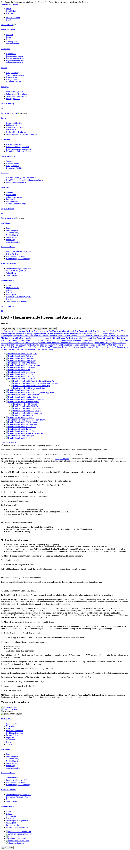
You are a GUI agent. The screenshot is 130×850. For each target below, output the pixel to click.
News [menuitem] (8, 285)
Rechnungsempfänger (10, 336)
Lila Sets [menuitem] (9, 35)
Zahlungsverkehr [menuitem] (13, 41)
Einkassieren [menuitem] (11, 130)
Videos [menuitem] (9, 744)
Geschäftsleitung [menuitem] (12, 233)
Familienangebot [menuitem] (12, 44)
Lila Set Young (47, 349)
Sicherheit (74, 333)
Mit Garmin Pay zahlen (10, 338)
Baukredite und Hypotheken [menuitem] (17, 147)
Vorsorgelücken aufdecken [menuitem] (16, 96)
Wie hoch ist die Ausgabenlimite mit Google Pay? (24, 682)
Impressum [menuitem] (10, 737)
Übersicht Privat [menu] (7, 25)
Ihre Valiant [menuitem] (5, 223)
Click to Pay (115, 331)
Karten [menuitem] (9, 39)
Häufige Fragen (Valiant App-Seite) (32, 340)
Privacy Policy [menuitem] (12, 735)
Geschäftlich (11, 11)
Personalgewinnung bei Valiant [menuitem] (18, 252)
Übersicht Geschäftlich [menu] (9, 113)
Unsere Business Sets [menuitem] (14, 127)
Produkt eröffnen (13, 17)
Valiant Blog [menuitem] (11, 273)
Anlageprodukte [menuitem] (12, 79)
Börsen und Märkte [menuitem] (14, 82)
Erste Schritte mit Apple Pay (40, 331)
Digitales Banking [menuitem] (7, 103)
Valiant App (55, 347)
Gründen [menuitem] (9, 192)
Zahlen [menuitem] (3, 118)
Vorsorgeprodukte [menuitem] (13, 99)
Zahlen (31, 349)
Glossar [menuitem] (9, 742)
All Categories (7, 331)
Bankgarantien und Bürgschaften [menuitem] (19, 149)
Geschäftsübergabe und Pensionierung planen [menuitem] (24, 180)
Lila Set (37, 349)
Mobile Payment (98, 340)
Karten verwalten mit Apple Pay (65, 331)
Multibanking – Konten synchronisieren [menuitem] (22, 134)
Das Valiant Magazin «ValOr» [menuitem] (18, 271)
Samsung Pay (20, 342)
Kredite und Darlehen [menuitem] (14, 144)
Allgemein (36, 333)
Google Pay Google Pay (11, 329)
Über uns (9, 13)
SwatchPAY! (31, 342)
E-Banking (27, 333)
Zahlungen (98, 333)
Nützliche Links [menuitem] (6, 719)
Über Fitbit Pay (86, 336)
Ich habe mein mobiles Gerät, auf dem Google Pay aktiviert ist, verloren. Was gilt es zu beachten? (43, 454)
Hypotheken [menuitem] (11, 54)
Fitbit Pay (33, 336)
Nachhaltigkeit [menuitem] (12, 235)
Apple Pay (24, 331)
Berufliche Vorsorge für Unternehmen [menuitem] (21, 178)
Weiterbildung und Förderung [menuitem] (18, 258)
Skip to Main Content (9, 4)
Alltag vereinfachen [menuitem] (14, 197)
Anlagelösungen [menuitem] (12, 163)
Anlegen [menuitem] (4, 68)
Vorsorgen (23, 349)
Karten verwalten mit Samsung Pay (44, 345)
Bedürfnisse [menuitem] (5, 187)
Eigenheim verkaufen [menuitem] (14, 63)
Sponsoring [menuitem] (10, 239)
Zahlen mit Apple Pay (88, 331)
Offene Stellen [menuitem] (12, 254)
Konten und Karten (62, 333)
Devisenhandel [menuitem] (12, 201)
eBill (105, 333)
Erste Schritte (42, 336)
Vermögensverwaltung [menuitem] (15, 75)
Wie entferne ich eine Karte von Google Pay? (22, 476)
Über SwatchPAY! (37, 347)
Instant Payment (53, 340)
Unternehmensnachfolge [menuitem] (16, 204)
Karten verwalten (55, 336)
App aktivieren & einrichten (80, 347)
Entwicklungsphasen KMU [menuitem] (17, 182)
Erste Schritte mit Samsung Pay (17, 345)
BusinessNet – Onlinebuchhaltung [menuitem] (20, 132)
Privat (8, 9)
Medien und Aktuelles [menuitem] (8, 263)
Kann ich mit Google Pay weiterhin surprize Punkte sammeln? (29, 468)
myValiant (41, 342)
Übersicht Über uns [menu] (8, 218)
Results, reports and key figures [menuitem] (18, 297)
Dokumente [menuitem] (10, 740)
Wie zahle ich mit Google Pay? (16, 501)
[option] (21, 354)
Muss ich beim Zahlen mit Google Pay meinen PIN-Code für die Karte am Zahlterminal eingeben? (43, 556)
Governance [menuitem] (11, 292)
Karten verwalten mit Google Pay (83, 338)
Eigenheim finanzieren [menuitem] (15, 58)
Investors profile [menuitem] (12, 287)
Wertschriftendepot (86, 333)
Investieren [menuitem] (10, 199)
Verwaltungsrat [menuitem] (12, 230)
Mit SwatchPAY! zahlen (19, 347)
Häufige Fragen (11, 340)
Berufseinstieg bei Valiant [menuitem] (16, 256)
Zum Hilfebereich (9, 442)
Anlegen (16, 331)
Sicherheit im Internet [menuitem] (14, 731)
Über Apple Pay (103, 331)
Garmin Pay (98, 336)
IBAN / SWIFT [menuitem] (12, 724)
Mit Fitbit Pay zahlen (71, 336)
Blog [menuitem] (2, 108)
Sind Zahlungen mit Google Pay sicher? (20, 591)
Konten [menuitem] (9, 37)
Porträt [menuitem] (8, 228)
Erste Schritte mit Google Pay (57, 338)
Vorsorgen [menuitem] (5, 87)
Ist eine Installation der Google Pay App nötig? (23, 633)
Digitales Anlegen (15, 333)
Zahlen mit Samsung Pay (69, 345)
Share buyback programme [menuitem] (17, 301)
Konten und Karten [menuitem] (8, 30)
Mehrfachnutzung (99, 347)
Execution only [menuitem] (12, 77)
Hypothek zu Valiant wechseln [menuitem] (18, 151)
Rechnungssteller (111, 342)
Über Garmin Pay (27, 338)
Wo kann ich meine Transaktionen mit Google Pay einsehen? (28, 668)
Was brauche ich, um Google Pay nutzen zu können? (25, 642)
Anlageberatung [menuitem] (12, 73)
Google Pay (40, 338)
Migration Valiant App (82, 340)
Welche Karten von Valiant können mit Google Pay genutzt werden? (31, 445)
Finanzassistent (47, 333)
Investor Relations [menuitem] (7, 280)
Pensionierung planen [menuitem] (14, 92)
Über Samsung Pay (88, 345)
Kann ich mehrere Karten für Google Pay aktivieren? (25, 492)
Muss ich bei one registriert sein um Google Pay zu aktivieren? (29, 622)
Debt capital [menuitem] (11, 294)
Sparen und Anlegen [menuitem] (8, 156)
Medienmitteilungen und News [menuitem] (18, 268)
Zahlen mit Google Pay (106, 338)
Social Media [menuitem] (11, 275)
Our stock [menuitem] (10, 299)
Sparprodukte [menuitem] (11, 161)
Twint (47, 347)
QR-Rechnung (71, 342)
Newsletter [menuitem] (10, 726)
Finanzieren (24, 336)
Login (8, 20)
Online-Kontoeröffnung (55, 342)
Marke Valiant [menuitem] (11, 237)
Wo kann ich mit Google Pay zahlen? (19, 565)
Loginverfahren (66, 340)
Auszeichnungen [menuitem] (13, 242)
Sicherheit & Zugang (115, 347)
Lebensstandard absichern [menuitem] (16, 94)
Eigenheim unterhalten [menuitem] (15, 60)
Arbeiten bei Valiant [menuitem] (8, 247)
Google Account (62, 458)
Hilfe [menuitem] (8, 728)
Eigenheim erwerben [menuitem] (14, 56)
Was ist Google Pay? (12, 691)
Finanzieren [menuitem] (5, 49)
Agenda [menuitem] (9, 290)
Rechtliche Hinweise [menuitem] (14, 733)
